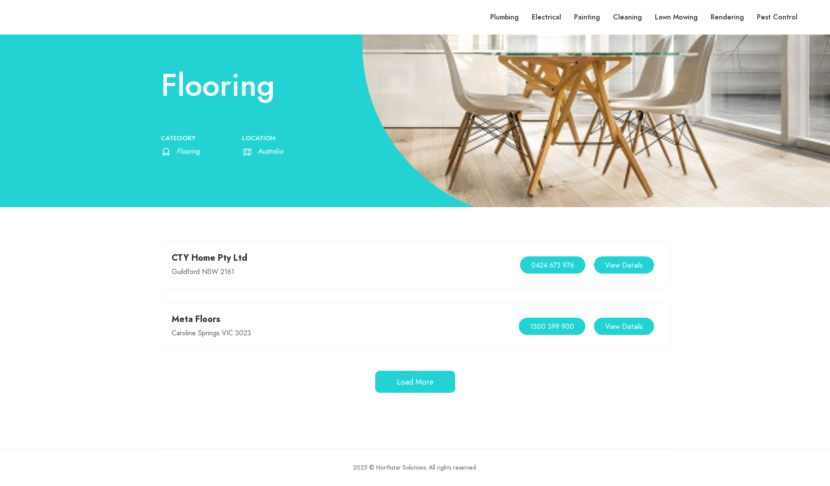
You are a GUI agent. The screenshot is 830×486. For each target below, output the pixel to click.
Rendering (727, 17)
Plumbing (504, 17)
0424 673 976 (552, 265)
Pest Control (777, 17)
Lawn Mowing (676, 17)
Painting (587, 17)
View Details (624, 265)
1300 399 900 (552, 326)
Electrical (546, 17)
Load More (415, 381)
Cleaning (627, 17)
